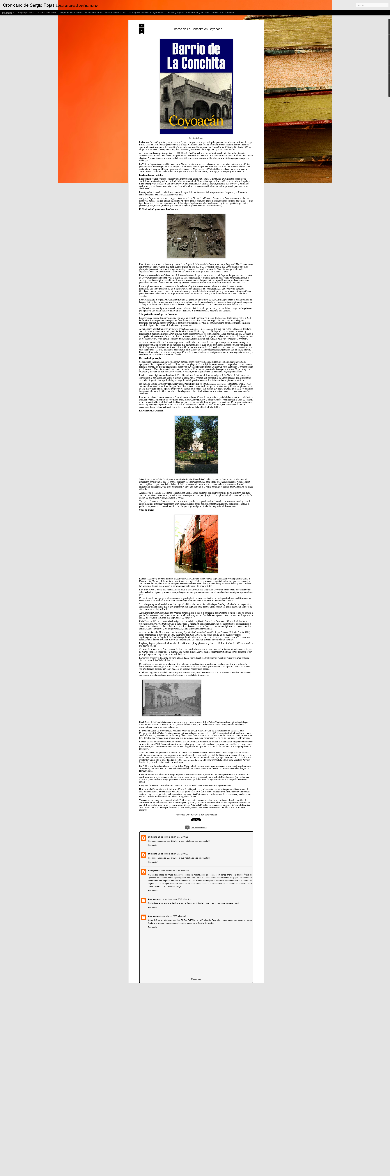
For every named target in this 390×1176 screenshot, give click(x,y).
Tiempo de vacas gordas (71, 12)
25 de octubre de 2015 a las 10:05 (173, 836)
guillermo (152, 836)
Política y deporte (175, 12)
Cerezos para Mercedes (222, 12)
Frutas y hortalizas (94, 12)
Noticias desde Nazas (115, 12)
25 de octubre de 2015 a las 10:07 (173, 853)
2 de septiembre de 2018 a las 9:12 (175, 898)
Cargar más (196, 978)
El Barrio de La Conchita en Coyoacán (196, 29)
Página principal (26, 12)
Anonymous (153, 870)
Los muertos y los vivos (197, 12)
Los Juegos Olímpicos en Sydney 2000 (146, 12)
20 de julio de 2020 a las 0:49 (173, 915)
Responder (152, 844)
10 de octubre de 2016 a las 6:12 (174, 870)
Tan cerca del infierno (46, 12)
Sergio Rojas (210, 814)
